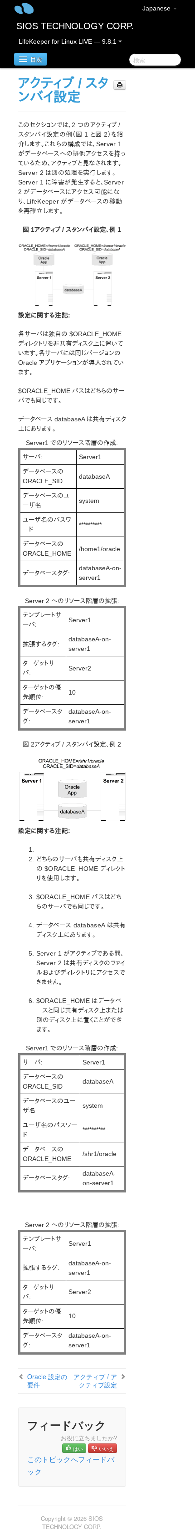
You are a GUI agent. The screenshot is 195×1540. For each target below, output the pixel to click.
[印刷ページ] (119, 85)
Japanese (157, 8)
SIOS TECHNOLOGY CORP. (75, 26)
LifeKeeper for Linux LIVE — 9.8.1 (68, 41)
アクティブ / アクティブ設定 (95, 1380)
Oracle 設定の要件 (47, 1380)
